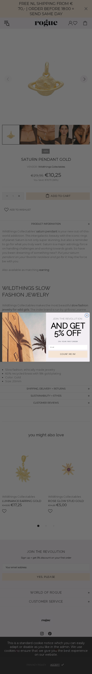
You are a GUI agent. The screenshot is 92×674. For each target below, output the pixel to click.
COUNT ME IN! (68, 354)
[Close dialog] (87, 315)
